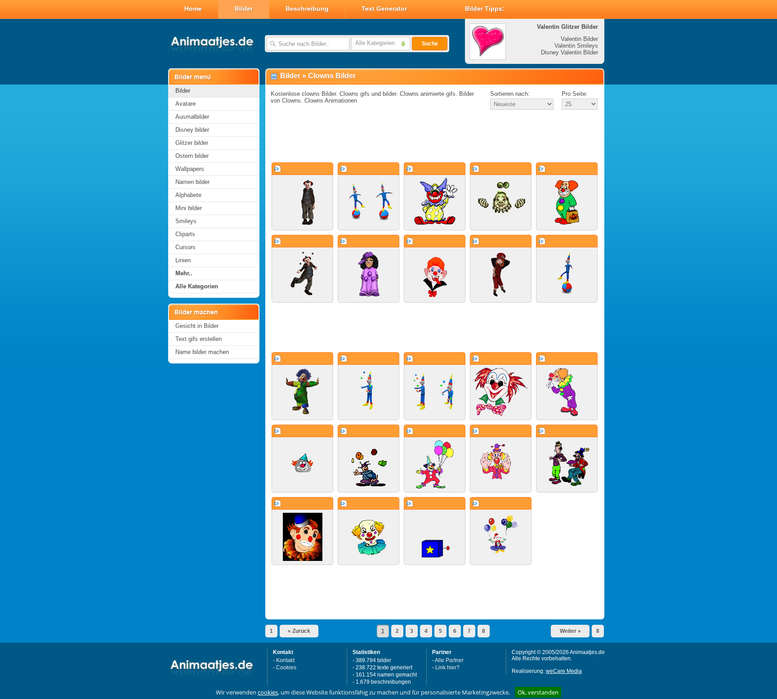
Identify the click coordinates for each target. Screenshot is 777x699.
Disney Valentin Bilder (569, 52)
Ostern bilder (192, 155)
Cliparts (185, 234)
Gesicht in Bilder (197, 326)
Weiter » (570, 631)
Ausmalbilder (192, 116)
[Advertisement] (434, 136)
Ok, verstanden (538, 692)
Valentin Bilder (579, 39)
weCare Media (564, 671)
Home (193, 8)
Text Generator (384, 8)
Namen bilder (192, 182)
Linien (183, 260)
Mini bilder (188, 208)
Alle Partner (449, 660)
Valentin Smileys (576, 45)
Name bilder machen (202, 352)
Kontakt (285, 660)
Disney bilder (192, 129)
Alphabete (188, 195)
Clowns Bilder (332, 76)
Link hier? (447, 667)
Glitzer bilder (191, 142)
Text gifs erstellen (198, 339)
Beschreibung (307, 8)
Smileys (185, 221)
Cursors (185, 247)
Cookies (286, 667)
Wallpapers (189, 169)
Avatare (185, 103)
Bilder (244, 8)
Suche (430, 43)
